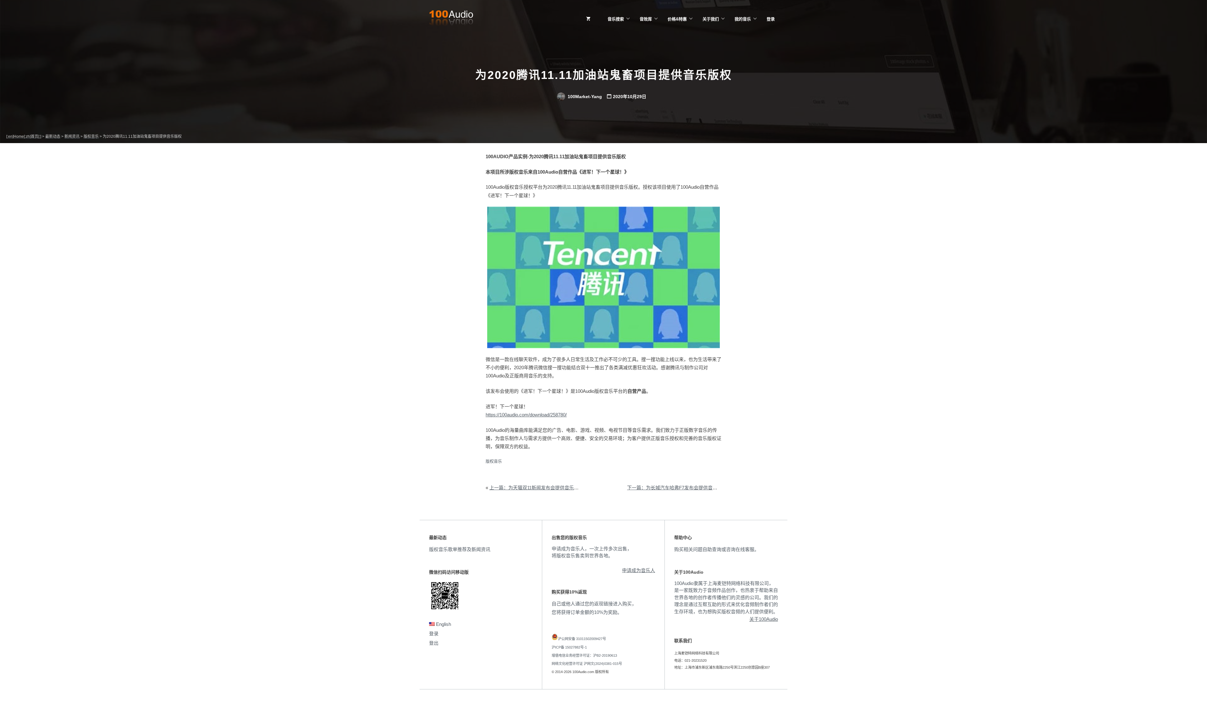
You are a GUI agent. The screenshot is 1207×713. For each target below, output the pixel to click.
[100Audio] (451, 19)
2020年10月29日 (629, 96)
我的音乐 (743, 19)
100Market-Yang (584, 96)
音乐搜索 (616, 19)
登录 (771, 19)
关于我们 (711, 19)
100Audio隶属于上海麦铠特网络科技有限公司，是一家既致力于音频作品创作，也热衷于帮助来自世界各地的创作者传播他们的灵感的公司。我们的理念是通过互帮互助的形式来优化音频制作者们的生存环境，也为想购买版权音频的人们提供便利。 (726, 597)
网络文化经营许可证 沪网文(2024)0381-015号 (587, 664)
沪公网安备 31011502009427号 (582, 639)
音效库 (646, 19)
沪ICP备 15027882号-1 (569, 647)
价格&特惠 (677, 19)
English (443, 624)
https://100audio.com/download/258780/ (526, 414)
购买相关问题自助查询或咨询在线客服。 (716, 549)
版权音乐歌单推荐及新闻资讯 (459, 549)
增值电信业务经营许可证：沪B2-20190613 (584, 655)
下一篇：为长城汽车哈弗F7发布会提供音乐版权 (677, 487)
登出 (433, 643)
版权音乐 (494, 461)
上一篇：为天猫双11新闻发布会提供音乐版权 (536, 487)
